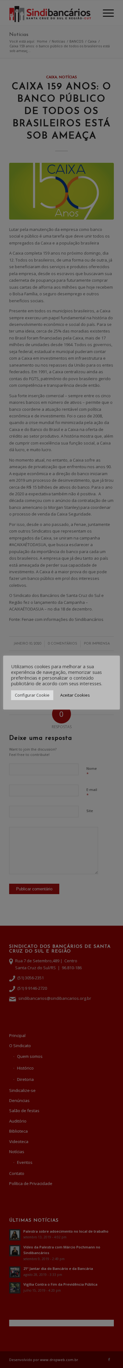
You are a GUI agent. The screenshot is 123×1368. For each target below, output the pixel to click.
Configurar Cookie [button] (32, 695)
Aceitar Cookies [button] (75, 695)
